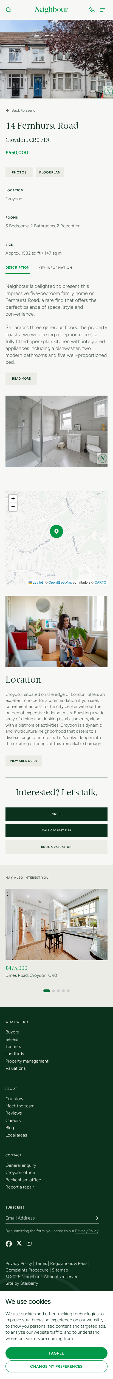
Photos (19, 172)
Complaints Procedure (27, 1270)
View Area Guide (24, 761)
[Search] (9, 10)
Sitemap (60, 1270)
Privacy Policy (86, 1231)
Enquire (57, 814)
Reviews (13, 1113)
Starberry (29, 1283)
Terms (41, 1263)
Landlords (14, 1053)
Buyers (12, 1032)
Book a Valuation (56, 847)
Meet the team (19, 1105)
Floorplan (50, 172)
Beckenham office (23, 1179)
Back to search (25, 110)
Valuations (15, 1068)
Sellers (11, 1039)
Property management (27, 1061)
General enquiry (20, 1165)
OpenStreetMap (60, 582)
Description (17, 267)
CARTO (100, 582)
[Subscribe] (96, 1218)
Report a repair (19, 1187)
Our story (14, 1098)
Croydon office (20, 1172)
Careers (13, 1120)
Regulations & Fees (68, 1263)
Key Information (55, 268)
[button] (56, 531)
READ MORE (21, 378)
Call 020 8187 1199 (56, 830)
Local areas (16, 1135)
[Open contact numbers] (93, 10)
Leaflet (37, 582)
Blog (9, 1127)
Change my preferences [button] (56, 1366)
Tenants (13, 1046)
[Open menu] (103, 10)
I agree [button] (56, 1353)
